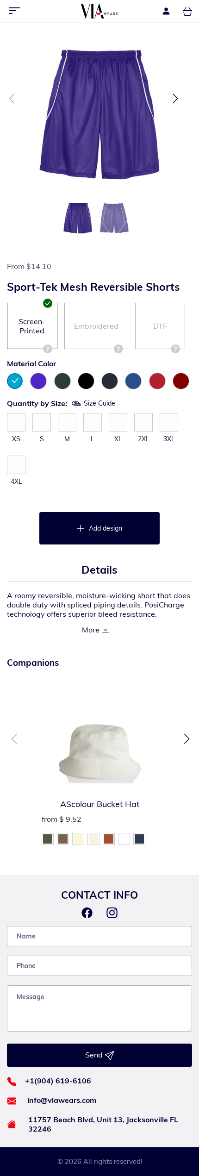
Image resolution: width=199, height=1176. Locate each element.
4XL (16, 481)
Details (99, 569)
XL (118, 439)
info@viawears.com (61, 1100)
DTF (160, 326)
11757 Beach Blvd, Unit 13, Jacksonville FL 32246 (103, 1124)
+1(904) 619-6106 (58, 1080)
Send (95, 1054)
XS (16, 439)
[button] (175, 98)
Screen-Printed (32, 326)
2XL (143, 439)
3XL (169, 439)
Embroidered (96, 326)
